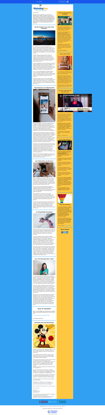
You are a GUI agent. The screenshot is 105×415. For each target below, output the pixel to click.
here (61, 135)
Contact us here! (68, 225)
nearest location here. (65, 86)
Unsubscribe (45, 408)
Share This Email (44, 401)
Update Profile (49, 408)
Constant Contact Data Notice (57, 408)
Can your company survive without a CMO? (41, 315)
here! (67, 50)
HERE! (59, 190)
